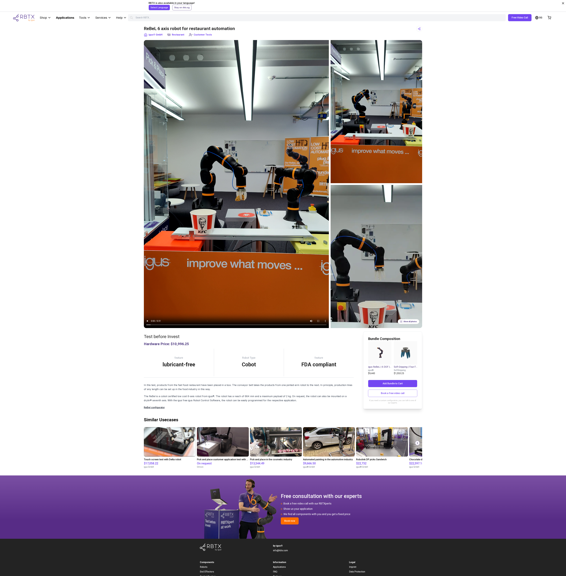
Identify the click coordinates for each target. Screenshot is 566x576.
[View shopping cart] (549, 17)
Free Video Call (520, 17)
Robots (203, 567)
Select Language (159, 7)
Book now (289, 520)
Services (101, 17)
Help (119, 17)
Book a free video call (392, 393)
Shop (43, 17)
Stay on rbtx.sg (182, 7)
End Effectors (207, 571)
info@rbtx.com (280, 550)
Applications (65, 17)
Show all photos (410, 322)
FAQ (275, 571)
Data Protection (357, 571)
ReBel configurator (154, 407)
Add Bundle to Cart (393, 383)
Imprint (352, 567)
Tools (82, 17)
